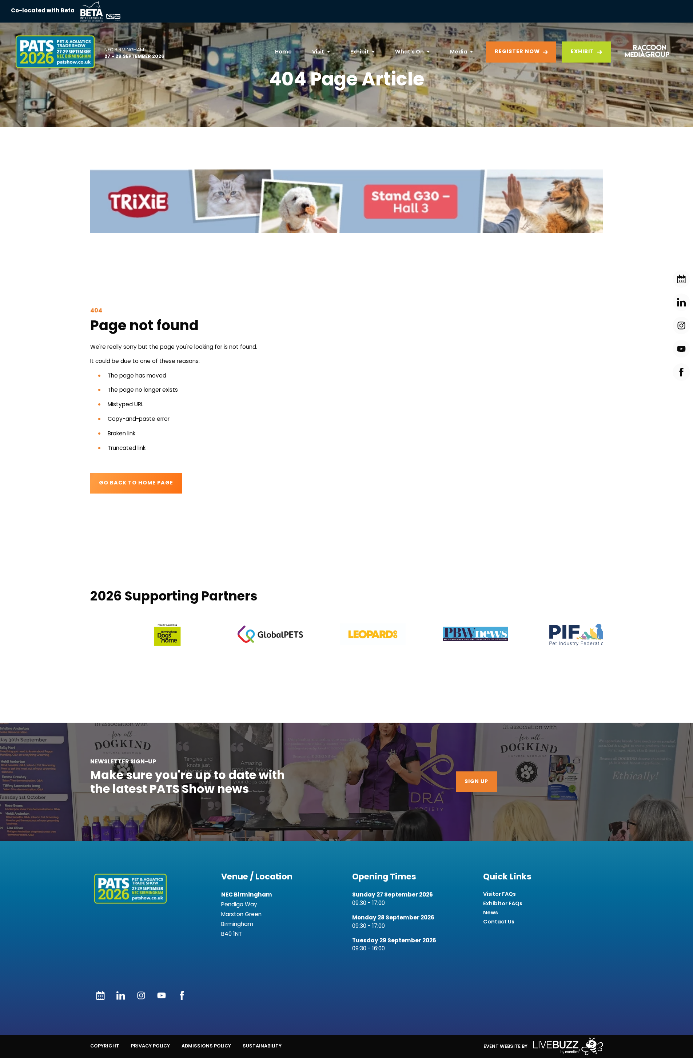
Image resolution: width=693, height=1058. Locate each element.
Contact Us (498, 922)
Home (283, 51)
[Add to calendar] (100, 995)
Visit (318, 51)
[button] (346, 201)
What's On (409, 51)
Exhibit (359, 51)
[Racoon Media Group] (644, 52)
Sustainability (262, 1046)
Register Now (517, 51)
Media (458, 51)
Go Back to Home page (136, 483)
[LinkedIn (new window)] (120, 995)
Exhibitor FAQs (502, 904)
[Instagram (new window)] (141, 995)
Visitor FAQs (499, 894)
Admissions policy (206, 1046)
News (490, 913)
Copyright (104, 1046)
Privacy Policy (150, 1046)
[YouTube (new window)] (161, 995)
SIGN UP (476, 781)
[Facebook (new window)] (182, 995)
